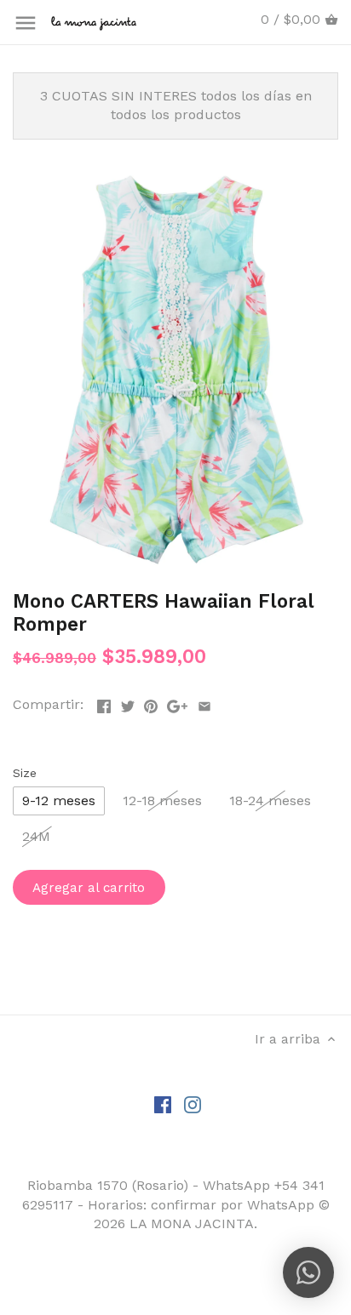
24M (36, 836)
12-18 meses (162, 800)
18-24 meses (270, 800)
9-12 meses (58, 800)
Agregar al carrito (88, 887)
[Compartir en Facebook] (104, 703)
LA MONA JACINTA (191, 1223)
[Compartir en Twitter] (128, 703)
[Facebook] (162, 1104)
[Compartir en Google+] (177, 703)
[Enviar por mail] (204, 703)
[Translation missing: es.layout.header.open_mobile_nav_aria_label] (25, 23)
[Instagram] (192, 1104)
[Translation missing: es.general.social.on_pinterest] (151, 703)
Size (25, 773)
